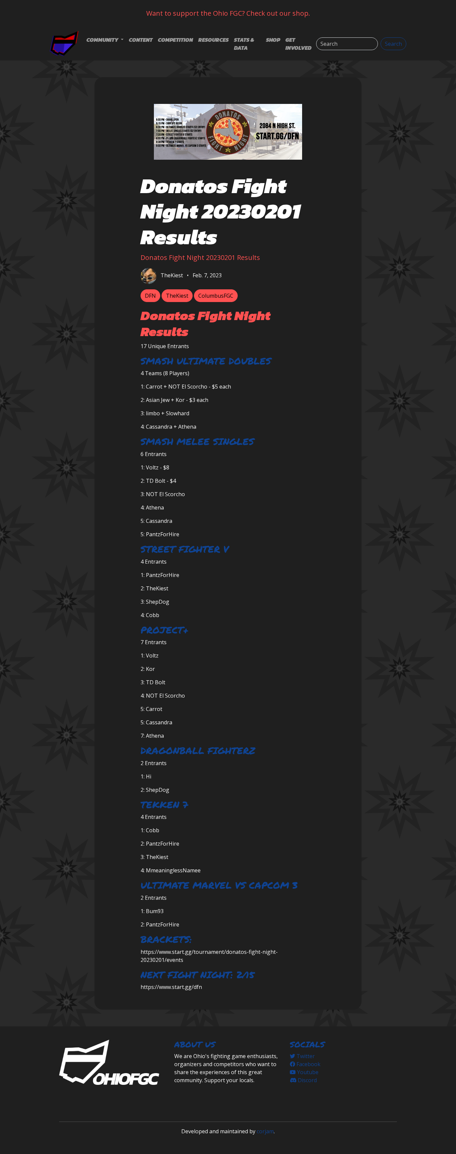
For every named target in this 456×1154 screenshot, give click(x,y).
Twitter (305, 1056)
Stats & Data (244, 44)
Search (393, 43)
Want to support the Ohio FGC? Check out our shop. (228, 13)
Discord (306, 1080)
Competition (175, 40)
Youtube (307, 1072)
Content (141, 40)
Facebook (307, 1064)
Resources (213, 40)
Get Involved (298, 44)
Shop (273, 40)
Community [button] (103, 40)
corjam (265, 1131)
